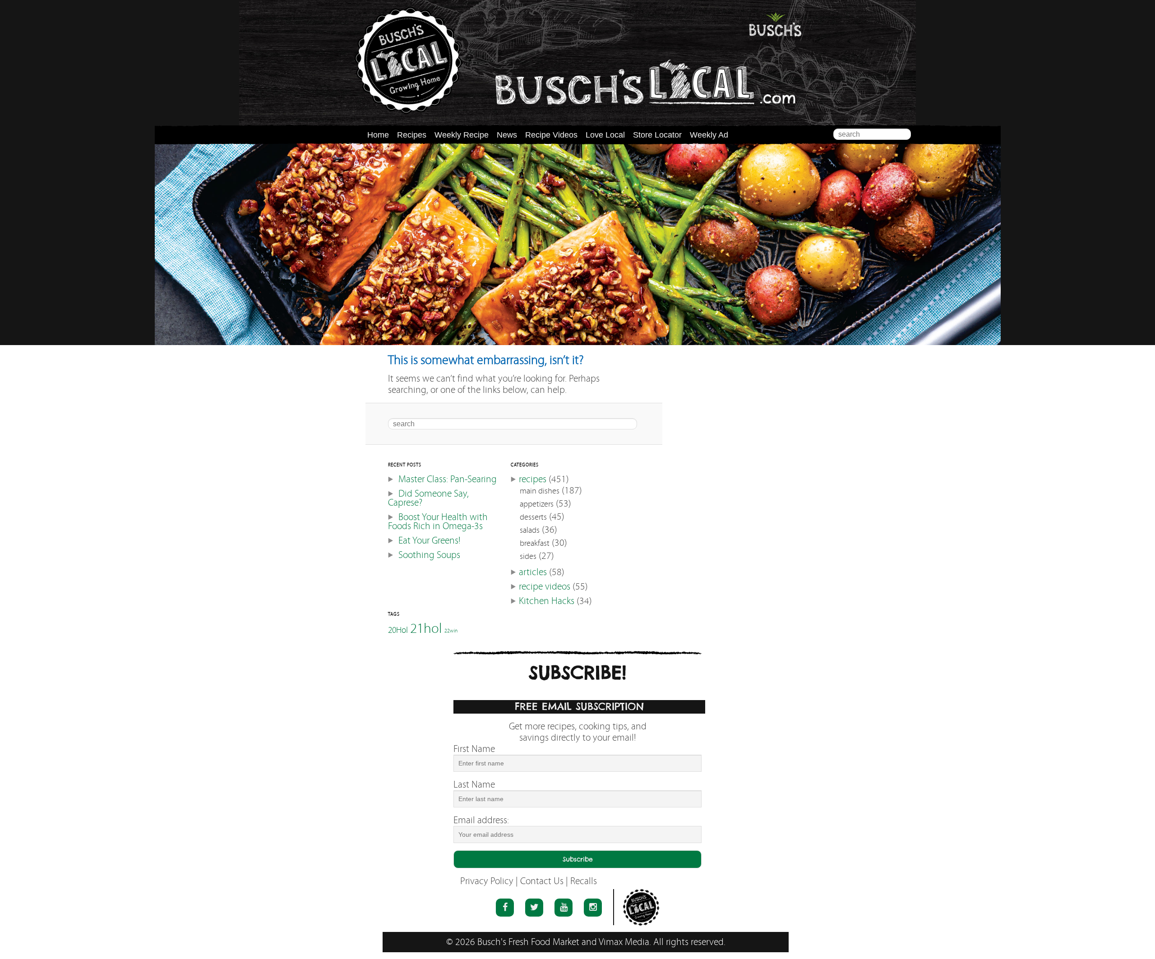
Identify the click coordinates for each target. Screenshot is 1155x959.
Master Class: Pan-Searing (447, 479)
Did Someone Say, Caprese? (428, 498)
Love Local (605, 134)
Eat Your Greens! (429, 540)
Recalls (583, 881)
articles (533, 572)
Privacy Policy (486, 881)
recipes (532, 479)
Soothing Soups (429, 555)
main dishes (539, 491)
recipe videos (544, 586)
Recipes (411, 134)
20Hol (398, 630)
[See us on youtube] (563, 908)
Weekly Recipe (461, 134)
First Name (474, 749)
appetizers (537, 504)
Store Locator (657, 134)
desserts (533, 517)
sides (528, 556)
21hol (426, 628)
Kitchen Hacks (546, 601)
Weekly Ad (709, 134)
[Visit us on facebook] (505, 908)
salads (530, 530)
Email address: (481, 820)
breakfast (535, 543)
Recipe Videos (551, 134)
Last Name (474, 784)
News (507, 134)
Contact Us (542, 881)
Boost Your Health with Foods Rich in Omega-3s (438, 522)
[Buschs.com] (408, 60)
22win (450, 631)
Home (378, 134)
